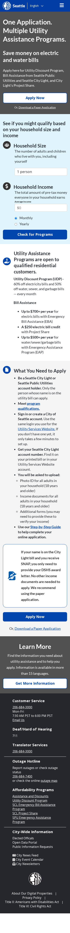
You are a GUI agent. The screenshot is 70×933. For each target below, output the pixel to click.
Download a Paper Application (37, 107)
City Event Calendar (30, 860)
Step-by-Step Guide (45, 527)
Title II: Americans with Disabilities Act (32, 902)
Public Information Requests (32, 847)
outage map (49, 781)
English (34, 6)
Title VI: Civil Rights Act (35, 906)
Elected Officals (23, 838)
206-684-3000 (22, 707)
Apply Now (35, 97)
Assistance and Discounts (30, 796)
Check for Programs (35, 234)
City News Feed (27, 855)
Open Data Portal (24, 842)
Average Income (23, 201)
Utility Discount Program (29, 801)
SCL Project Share (25, 813)
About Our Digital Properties (32, 893)
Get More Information (35, 683)
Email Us (18, 720)
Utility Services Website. (36, 429)
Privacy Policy (31, 898)
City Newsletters (28, 864)
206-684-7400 (22, 776)
